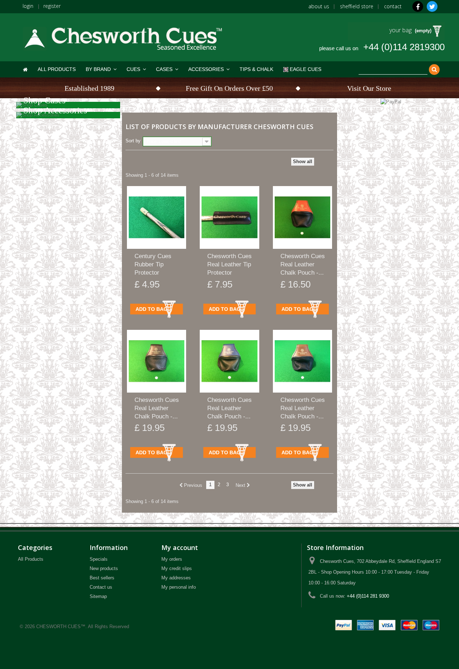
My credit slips (176, 568)
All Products (30, 559)
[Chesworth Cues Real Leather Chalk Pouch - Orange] (302, 217)
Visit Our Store (369, 88)
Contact (393, 6)
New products (104, 568)
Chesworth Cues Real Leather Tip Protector (229, 264)
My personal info (178, 587)
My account (179, 547)
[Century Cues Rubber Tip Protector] (156, 217)
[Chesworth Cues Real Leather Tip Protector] (229, 217)
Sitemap (98, 596)
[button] (101, 69)
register (52, 6)
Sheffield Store (356, 6)
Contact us (101, 587)
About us (318, 6)
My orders (171, 559)
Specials (99, 559)
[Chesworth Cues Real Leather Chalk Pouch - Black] (156, 361)
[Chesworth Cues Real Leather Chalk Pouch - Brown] (302, 361)
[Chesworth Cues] (122, 35)
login (28, 6)
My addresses (176, 577)
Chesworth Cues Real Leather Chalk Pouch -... (302, 264)
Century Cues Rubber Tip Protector (152, 264)
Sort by (133, 140)
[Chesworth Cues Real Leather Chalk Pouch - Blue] (229, 361)
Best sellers (102, 577)
